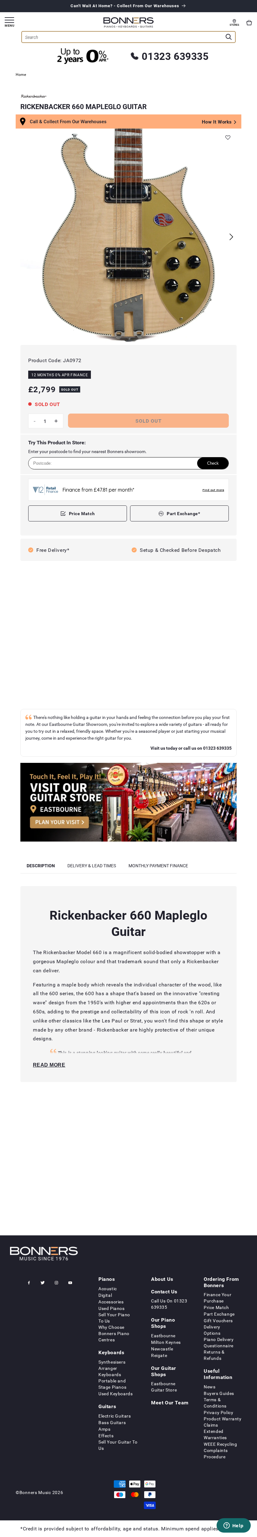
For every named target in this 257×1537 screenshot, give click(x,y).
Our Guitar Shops (163, 1371)
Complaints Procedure (216, 1453)
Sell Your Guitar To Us (117, 1445)
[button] (249, 22)
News (209, 1387)
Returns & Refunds (214, 1355)
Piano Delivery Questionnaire (218, 1342)
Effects (105, 1436)
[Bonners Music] (128, 803)
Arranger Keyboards (109, 1371)
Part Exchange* (183, 513)
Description (41, 866)
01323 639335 (175, 56)
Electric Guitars (114, 1416)
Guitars (107, 1406)
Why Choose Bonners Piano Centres (113, 1333)
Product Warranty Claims (223, 1422)
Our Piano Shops (163, 1323)
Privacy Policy (218, 1412)
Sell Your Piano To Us (114, 1318)
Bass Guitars (112, 1422)
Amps (104, 1429)
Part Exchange (219, 1314)
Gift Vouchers (218, 1320)
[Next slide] (231, 236)
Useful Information (218, 1374)
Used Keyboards (115, 1394)
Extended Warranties (215, 1434)
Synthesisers (111, 1362)
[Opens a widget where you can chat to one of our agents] (233, 1526)
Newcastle (162, 1349)
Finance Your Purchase (217, 1297)
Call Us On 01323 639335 (169, 1304)
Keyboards (111, 1352)
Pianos (106, 1279)
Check (213, 463)
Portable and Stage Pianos (112, 1384)
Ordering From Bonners (221, 1282)
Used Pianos (111, 1308)
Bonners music (35, 1492)
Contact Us (164, 1291)
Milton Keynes (166, 1342)
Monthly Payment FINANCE (158, 866)
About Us (162, 1279)
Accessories (111, 1302)
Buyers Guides (219, 1393)
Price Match (82, 513)
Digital (105, 1295)
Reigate (159, 1355)
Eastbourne (163, 1336)
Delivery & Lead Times (91, 866)
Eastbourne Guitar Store (164, 1387)
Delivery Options (212, 1330)
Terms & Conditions (215, 1403)
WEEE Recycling (220, 1444)
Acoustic (107, 1288)
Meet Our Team (170, 1402)
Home (21, 74)
